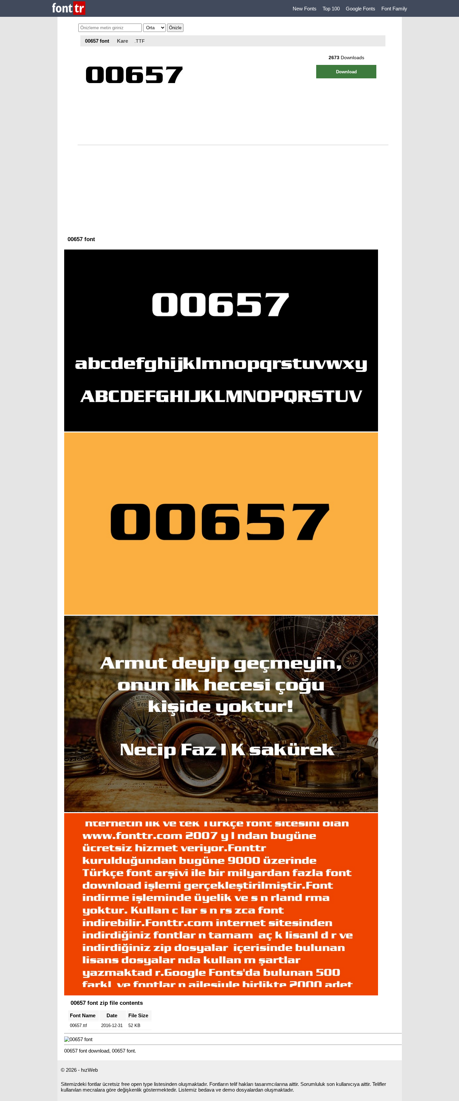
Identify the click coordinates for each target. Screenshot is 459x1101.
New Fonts (305, 8)
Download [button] (346, 71)
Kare (122, 41)
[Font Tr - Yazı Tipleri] (68, 8)
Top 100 (331, 8)
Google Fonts (360, 8)
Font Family (394, 8)
